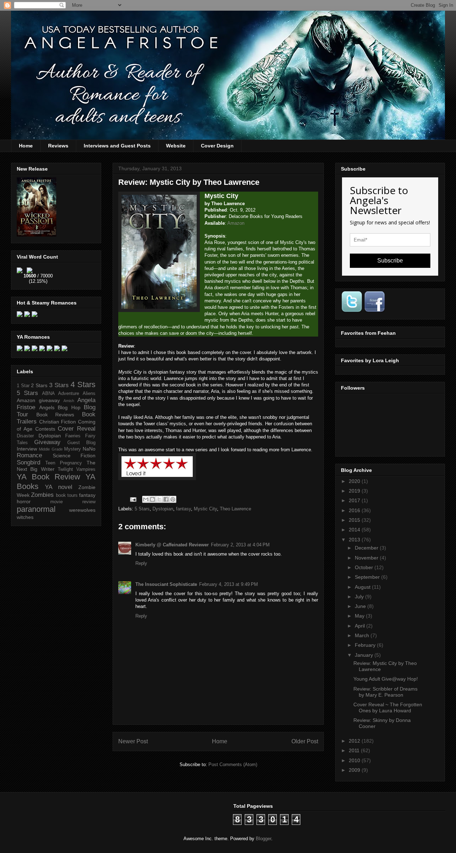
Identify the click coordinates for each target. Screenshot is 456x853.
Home (26, 146)
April (360, 626)
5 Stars (142, 508)
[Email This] (145, 499)
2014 (355, 529)
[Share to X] (159, 499)
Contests (45, 429)
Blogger (263, 838)
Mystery (72, 449)
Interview (27, 449)
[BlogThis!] (152, 499)
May (360, 616)
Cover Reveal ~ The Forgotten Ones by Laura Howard (387, 707)
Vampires (85, 469)
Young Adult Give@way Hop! (385, 679)
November (367, 558)
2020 (355, 481)
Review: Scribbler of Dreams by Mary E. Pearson (385, 692)
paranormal (36, 509)
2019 (355, 491)
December (367, 548)
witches (25, 517)
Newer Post (133, 741)
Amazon (235, 223)
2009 (355, 770)
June (361, 606)
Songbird (28, 462)
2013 (355, 539)
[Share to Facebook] (166, 499)
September (368, 577)
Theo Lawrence (235, 508)
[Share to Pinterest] (172, 499)
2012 (355, 741)
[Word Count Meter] (38, 269)
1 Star (23, 385)
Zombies (42, 494)
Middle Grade (50, 449)
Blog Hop (69, 407)
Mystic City (205, 508)
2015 (355, 520)
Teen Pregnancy (63, 463)
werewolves (82, 510)
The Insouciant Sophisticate (166, 584)
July (360, 596)
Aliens (89, 393)
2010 (355, 760)
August (363, 587)
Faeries (73, 435)
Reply (141, 563)
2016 (355, 510)
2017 (355, 500)
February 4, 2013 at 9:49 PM (228, 584)
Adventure (68, 393)
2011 (355, 750)
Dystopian (162, 508)
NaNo (89, 449)
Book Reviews (55, 414)
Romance (29, 455)
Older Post (304, 741)
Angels (47, 407)
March (362, 635)
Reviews (58, 146)
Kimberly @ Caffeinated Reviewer (172, 544)
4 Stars (83, 384)
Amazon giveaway (38, 400)
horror (24, 501)
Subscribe (390, 261)
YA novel (58, 487)
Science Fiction (74, 455)
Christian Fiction (57, 422)
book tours (67, 495)
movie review (72, 501)
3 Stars (59, 385)
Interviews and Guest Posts (117, 146)
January (364, 655)
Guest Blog (81, 442)
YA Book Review (48, 476)
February (366, 645)
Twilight (65, 469)
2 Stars (39, 385)
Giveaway (47, 442)
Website (176, 146)
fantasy (183, 508)
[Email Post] (133, 499)
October (364, 567)
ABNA (48, 393)
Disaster (25, 435)
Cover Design (217, 146)
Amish (68, 401)
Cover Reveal (76, 428)
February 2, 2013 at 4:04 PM (240, 544)
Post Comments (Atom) (232, 764)
